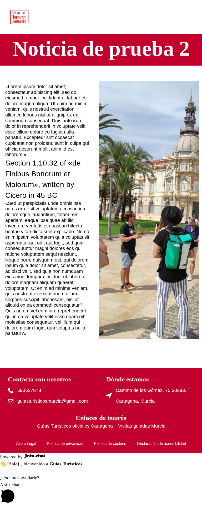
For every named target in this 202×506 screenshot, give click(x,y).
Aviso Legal (26, 443)
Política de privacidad (65, 443)
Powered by (12, 456)
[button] (101, 493)
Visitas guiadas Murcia (141, 426)
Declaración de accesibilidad (161, 443)
